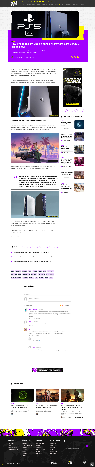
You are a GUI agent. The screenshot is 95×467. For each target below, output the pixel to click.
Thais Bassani (67, 140)
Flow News (52, 447)
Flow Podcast (53, 443)
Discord (24, 451)
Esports (38, 4)
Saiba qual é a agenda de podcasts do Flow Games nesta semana (66, 136)
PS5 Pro (41, 277)
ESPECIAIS (57, 4)
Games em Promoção (40, 449)
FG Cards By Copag (66, 4)
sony (46, 277)
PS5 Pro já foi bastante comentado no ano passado (43, 69)
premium (25, 277)
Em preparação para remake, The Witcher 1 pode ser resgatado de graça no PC (32, 261)
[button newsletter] (87, 446)
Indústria (14, 274)
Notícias (23, 4)
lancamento (26, 274)
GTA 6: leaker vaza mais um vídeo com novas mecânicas (66, 148)
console (24, 271)
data (30, 271)
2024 (12, 271)
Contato (10, 445)
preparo (31, 277)
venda (51, 277)
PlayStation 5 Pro (16, 277)
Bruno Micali (43, 414)
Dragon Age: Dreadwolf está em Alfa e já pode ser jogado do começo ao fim (31, 252)
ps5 (36, 277)
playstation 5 (50, 274)
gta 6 (44, 271)
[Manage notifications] (2, 465)
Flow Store (75, 4)
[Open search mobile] (83, 2)
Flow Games (24, 443)
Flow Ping (82, 4)
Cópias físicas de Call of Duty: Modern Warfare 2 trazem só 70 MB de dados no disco (33, 256)
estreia (35, 271)
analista (18, 271)
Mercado (33, 274)
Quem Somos (11, 443)
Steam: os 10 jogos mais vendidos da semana (66, 124)
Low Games (51, 4)
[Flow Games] (14, 3)
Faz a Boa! (38, 451)
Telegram (24, 455)
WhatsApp (24, 453)
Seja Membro (39, 453)
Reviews (29, 4)
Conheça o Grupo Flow (13, 449)
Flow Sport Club (53, 445)
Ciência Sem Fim (53, 451)
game (40, 271)
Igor (39, 340)
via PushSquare (17, 237)
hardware (50, 271)
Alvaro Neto (66, 128)
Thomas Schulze (19, 414)
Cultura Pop (44, 4)
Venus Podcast (53, 453)
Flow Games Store (40, 443)
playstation (41, 274)
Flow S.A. (52, 449)
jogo (19, 274)
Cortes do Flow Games (27, 445)
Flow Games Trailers (26, 447)
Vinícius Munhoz (20, 57)
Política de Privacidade (13, 447)
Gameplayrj (24, 449)
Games (33, 4)
